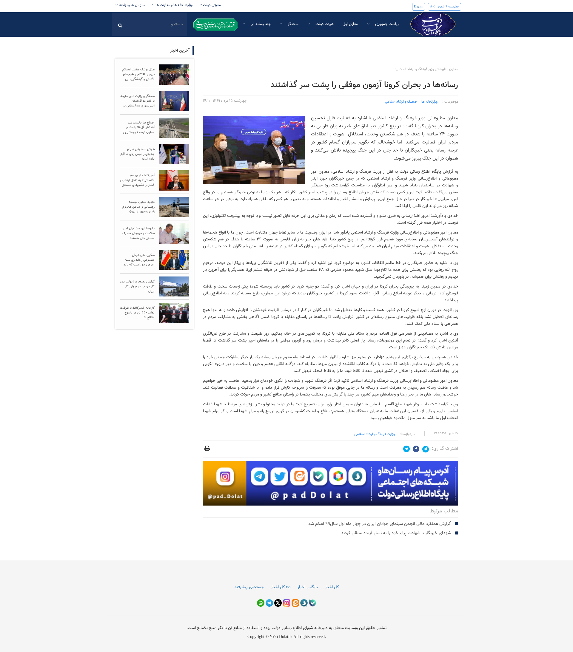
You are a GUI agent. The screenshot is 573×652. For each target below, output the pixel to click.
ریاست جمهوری (386, 24)
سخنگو (292, 24)
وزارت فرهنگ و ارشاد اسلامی (374, 434)
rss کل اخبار (280, 587)
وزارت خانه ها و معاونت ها (173, 5)
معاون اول (350, 24)
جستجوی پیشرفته (249, 587)
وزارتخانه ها (429, 101)
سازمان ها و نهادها (131, 5)
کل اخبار (332, 587)
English (418, 6)
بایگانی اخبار (308, 587)
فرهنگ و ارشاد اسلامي (401, 101)
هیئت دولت (324, 24)
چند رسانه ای (260, 24)
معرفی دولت (211, 5)
